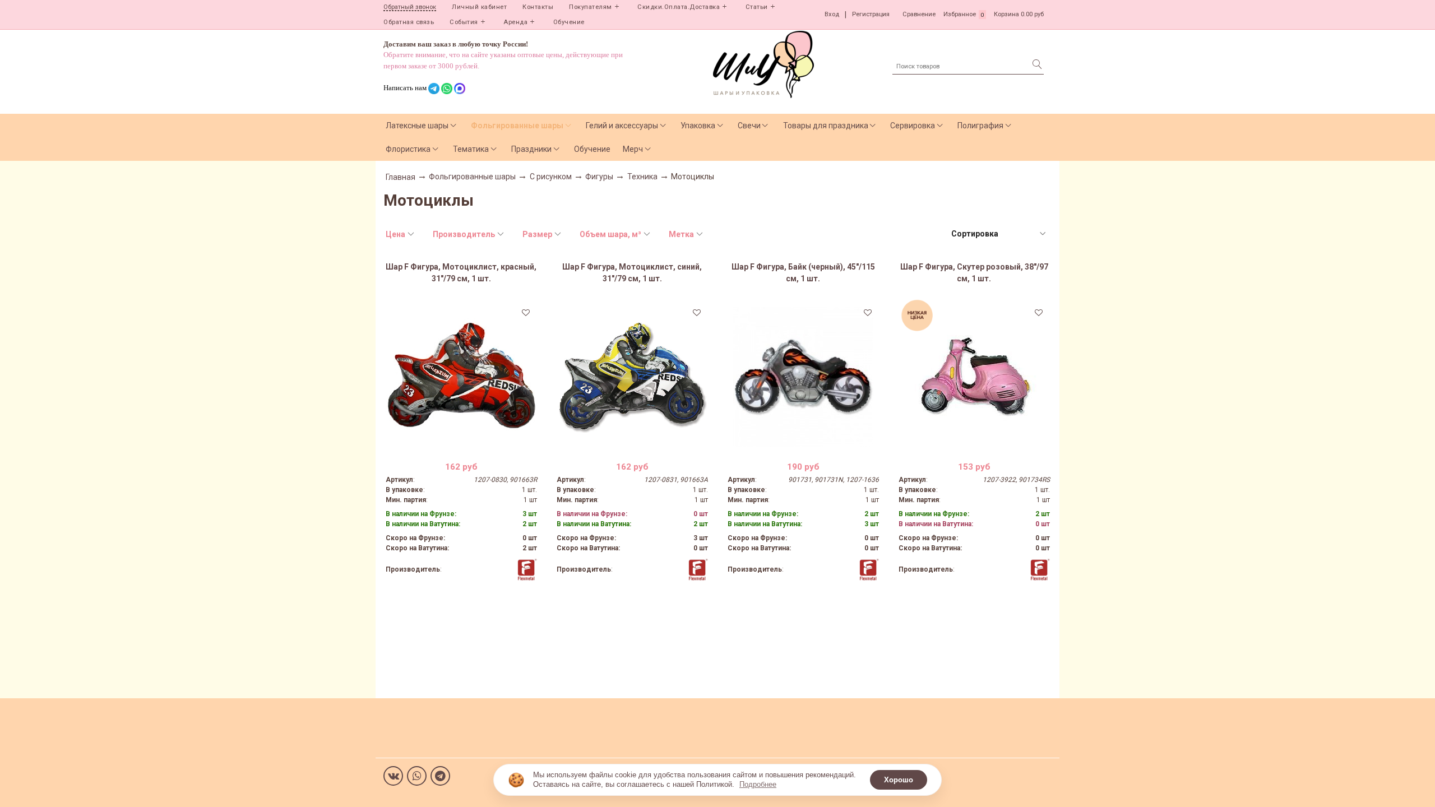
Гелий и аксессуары (622, 125)
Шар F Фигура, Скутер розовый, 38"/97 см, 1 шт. (974, 272)
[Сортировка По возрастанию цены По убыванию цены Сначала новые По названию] (997, 234)
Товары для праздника (825, 125)
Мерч (633, 149)
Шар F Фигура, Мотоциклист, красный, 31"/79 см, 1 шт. (461, 272)
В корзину (461, 444)
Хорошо (898, 780)
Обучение (569, 22)
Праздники (531, 149)
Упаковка (698, 125)
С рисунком (551, 176)
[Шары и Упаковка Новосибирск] (763, 63)
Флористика (408, 149)
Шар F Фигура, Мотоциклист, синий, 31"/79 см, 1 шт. (632, 272)
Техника (642, 176)
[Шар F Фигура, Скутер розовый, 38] (974, 377)
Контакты (537, 7)
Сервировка (912, 125)
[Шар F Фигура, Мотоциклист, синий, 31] (632, 377)
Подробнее (757, 784)
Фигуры (599, 176)
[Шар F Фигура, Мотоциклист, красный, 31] (461, 377)
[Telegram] (440, 776)
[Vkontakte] (393, 776)
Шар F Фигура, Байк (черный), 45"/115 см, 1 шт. (803, 272)
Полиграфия (980, 125)
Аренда (515, 22)
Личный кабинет (479, 7)
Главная (400, 177)
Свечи (749, 125)
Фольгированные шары (517, 125)
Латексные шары (417, 125)
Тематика (471, 149)
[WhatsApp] (417, 776)
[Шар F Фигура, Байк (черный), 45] (803, 377)
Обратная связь (408, 22)
